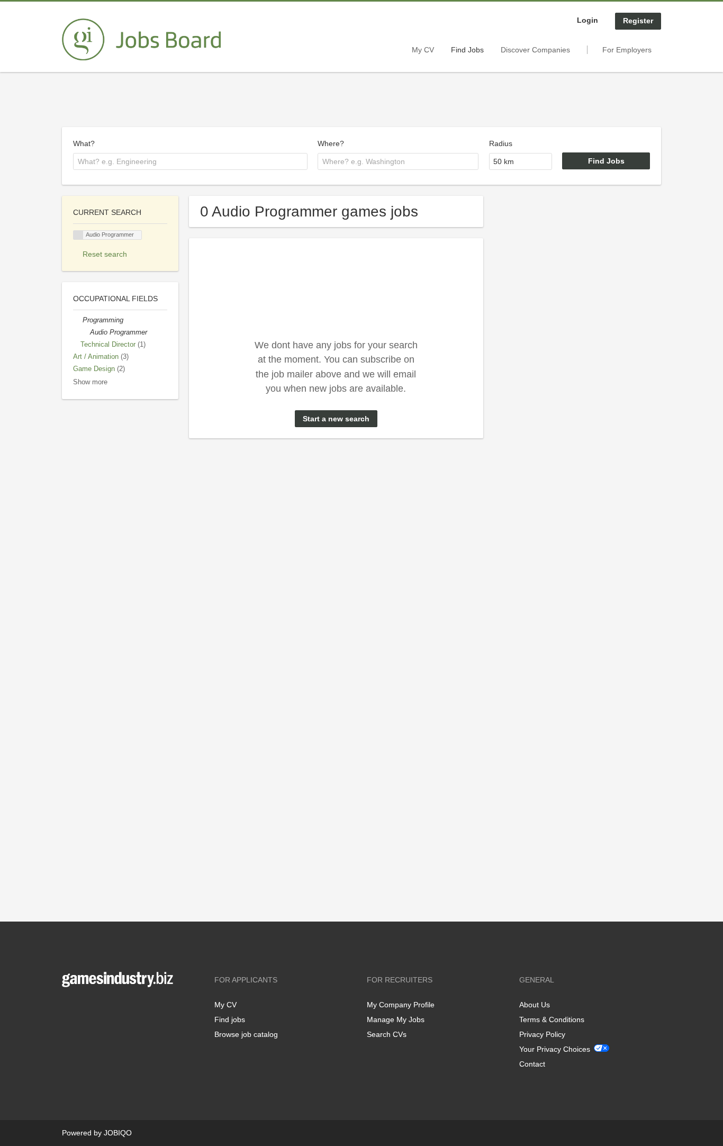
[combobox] (190, 161)
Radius (500, 143)
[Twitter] (87, 1009)
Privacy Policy (542, 1034)
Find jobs (229, 1019)
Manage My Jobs (395, 1019)
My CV (423, 50)
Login (587, 20)
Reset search (105, 254)
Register (638, 20)
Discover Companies (535, 50)
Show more (90, 382)
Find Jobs (467, 50)
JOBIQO (118, 1133)
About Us (534, 1004)
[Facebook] (69, 1009)
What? (84, 143)
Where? (331, 143)
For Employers (627, 50)
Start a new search (336, 418)
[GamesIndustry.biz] (141, 40)
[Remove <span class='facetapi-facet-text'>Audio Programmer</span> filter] (78, 235)
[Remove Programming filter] (78, 320)
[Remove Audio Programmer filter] (85, 332)
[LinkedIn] (103, 1009)
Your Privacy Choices (554, 1049)
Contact (532, 1064)
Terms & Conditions (551, 1019)
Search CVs (386, 1034)
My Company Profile (401, 1004)
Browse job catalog (246, 1034)
